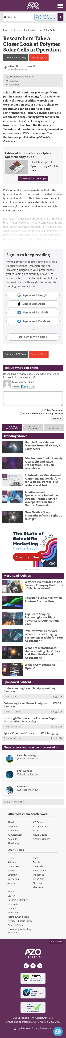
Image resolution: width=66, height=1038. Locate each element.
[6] (12, 669)
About (11, 891)
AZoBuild (12, 838)
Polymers (22, 786)
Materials (38, 866)
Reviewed (14, 84)
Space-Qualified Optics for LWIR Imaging (31, 733)
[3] (12, 479)
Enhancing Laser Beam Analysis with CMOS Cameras (32, 704)
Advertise (13, 912)
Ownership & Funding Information (19, 931)
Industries (38, 874)
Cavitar (13, 696)
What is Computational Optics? (40, 666)
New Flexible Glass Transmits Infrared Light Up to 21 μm (43, 515)
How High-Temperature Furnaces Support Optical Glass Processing (32, 719)
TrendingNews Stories (12, 427)
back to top (55, 941)
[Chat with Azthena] (58, 1031)
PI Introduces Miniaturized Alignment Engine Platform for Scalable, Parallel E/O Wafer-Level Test (43, 480)
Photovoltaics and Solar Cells (39, 30)
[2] (12, 462)
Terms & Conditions (18, 916)
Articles (12, 862)
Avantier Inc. (15, 738)
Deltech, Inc (15, 726)
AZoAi (36, 830)
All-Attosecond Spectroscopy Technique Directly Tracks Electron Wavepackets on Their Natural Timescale (41, 498)
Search (11, 895)
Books (36, 857)
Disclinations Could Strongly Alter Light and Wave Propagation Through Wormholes (44, 463)
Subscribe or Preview (28, 758)
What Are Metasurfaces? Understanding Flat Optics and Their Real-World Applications (42, 653)
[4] (12, 496)
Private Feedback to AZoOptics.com (43, 413)
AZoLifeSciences (41, 838)
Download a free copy (33, 178)
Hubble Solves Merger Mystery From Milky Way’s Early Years (42, 445)
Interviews (13, 878)
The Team (38, 887)
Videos (11, 870)
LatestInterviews (54, 427)
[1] (12, 446)
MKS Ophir (14, 711)
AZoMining (13, 843)
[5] (12, 516)
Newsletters (14, 904)
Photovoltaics (24, 770)
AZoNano (12, 826)
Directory (12, 874)
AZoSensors (39, 822)
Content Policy (15, 925)
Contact (12, 908)
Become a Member (18, 899)
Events (36, 862)
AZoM (11, 822)
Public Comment (53, 410)
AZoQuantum (40, 826)
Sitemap (37, 883)
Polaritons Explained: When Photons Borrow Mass (43, 599)
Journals (12, 883)
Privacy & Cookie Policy (20, 920)
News (19, 30)
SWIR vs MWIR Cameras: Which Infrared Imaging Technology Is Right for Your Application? (44, 636)
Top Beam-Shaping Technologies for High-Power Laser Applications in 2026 (43, 619)
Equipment (14, 866)
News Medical (40, 834)
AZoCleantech (15, 834)
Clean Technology (27, 755)
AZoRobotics (14, 830)
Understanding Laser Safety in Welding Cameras (30, 689)
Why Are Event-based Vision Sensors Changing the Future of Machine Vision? (44, 585)
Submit (57, 418)
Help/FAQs (38, 878)
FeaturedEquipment (33, 427)
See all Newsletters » (15, 801)
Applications (39, 870)
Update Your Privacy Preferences (35, 1028)
